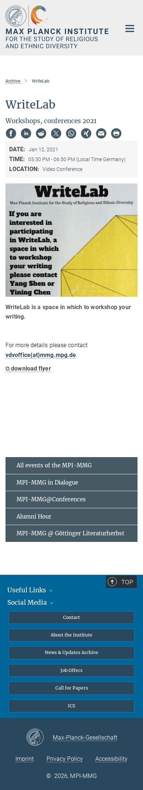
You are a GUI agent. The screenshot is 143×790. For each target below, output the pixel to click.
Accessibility (111, 758)
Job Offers (71, 670)
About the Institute (71, 635)
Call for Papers (71, 688)
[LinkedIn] (26, 133)
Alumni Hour (33, 516)
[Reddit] (41, 133)
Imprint (24, 758)
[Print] (116, 133)
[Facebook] (11, 133)
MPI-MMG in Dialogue (47, 482)
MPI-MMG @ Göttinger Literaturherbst (70, 533)
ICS (71, 706)
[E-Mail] (101, 133)
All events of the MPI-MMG (54, 465)
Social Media (27, 602)
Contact (71, 617)
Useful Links (27, 590)
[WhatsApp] (71, 133)
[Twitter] (56, 133)
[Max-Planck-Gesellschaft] (39, 738)
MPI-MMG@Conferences (51, 499)
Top (127, 582)
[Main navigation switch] (129, 28)
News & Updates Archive (71, 652)
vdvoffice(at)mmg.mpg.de (41, 355)
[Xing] (86, 133)
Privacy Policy (65, 758)
